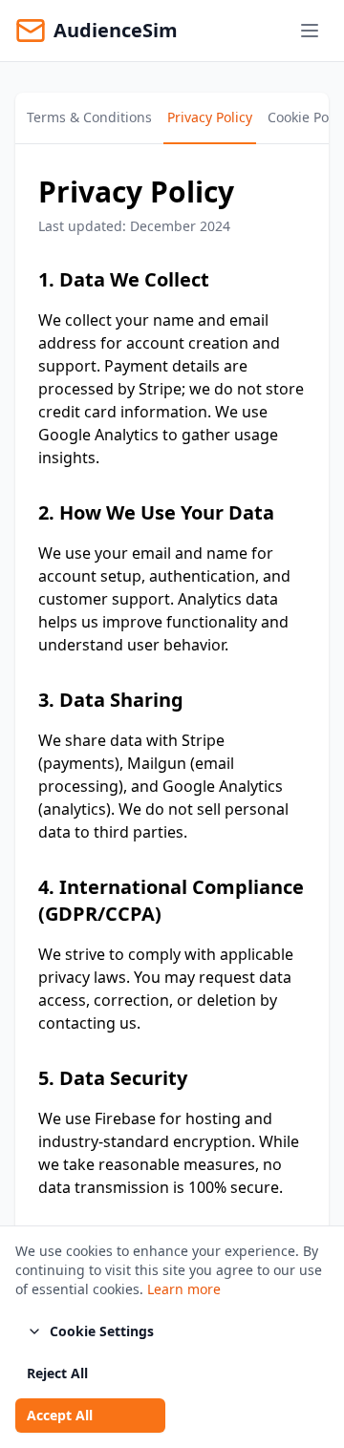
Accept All (60, 1415)
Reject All (57, 1373)
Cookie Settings (102, 1331)
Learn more (184, 1289)
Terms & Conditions (89, 117)
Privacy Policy (209, 117)
